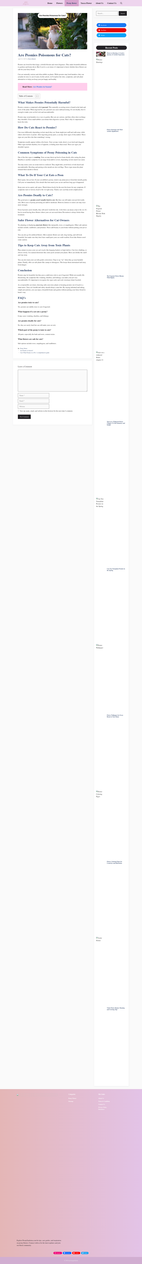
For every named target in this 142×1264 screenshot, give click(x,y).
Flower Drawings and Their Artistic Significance (115, 130)
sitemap (70, 1101)
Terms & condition (104, 1101)
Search (123, 13)
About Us (99, 3)
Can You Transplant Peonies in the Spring (116, 569)
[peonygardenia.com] (26, 3)
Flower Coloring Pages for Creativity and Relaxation (114, 862)
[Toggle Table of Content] (36, 96)
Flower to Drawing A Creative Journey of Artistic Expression (116, 54)
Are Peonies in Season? (42, 86)
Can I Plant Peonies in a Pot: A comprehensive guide (34, 353)
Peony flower (72, 3)
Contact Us (111, 3)
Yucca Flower (86, 3)
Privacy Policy (102, 1107)
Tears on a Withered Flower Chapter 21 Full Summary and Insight (116, 423)
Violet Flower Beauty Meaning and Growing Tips (116, 1009)
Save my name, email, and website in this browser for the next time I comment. (46, 411)
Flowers (59, 3)
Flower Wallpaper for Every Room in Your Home (115, 716)
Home (49, 3)
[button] (121, 3)
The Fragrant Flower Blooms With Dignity (115, 277)
